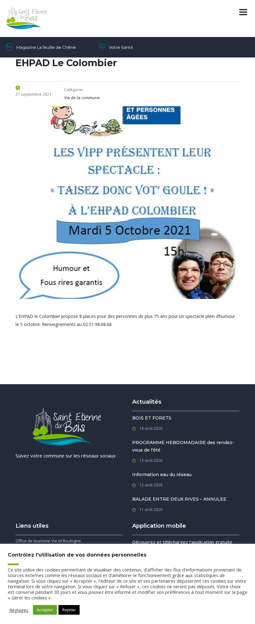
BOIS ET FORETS (151, 418)
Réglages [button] (18, 610)
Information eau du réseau (162, 474)
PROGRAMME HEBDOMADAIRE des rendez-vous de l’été (183, 446)
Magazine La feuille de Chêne (46, 47)
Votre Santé (121, 47)
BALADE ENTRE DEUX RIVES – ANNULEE (179, 499)
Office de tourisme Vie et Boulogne (48, 540)
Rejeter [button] (69, 610)
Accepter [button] (45, 610)
